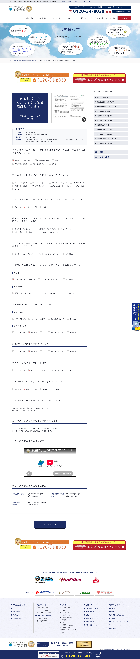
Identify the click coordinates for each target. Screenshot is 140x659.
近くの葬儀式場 (90, 611)
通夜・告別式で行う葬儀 (44, 612)
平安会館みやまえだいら (106, 138)
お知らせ (112, 608)
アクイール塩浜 (103, 97)
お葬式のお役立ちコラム (117, 605)
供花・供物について (91, 625)
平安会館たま (103, 125)
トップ (16, 18)
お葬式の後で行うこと (92, 608)
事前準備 (83, 18)
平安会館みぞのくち (34, 60)
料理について (89, 618)
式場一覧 (70, 18)
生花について (89, 615)
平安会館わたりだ (104, 143)
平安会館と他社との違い (20, 605)
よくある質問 (104, 157)
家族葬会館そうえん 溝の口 (69, 629)
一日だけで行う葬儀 (42, 610)
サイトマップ (65, 1)
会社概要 (112, 611)
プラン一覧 (56, 18)
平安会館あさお (103, 111)
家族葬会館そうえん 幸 (105, 102)
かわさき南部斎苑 (42, 621)
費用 (101, 152)
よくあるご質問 (110, 18)
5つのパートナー (17, 608)
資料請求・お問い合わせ (117, 615)
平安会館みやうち (18, 494)
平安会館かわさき (104, 116)
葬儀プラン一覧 (41, 605)
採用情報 (112, 618)
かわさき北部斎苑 (42, 618)
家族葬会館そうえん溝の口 (106, 106)
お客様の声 (44, 60)
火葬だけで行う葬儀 (42, 607)
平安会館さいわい (104, 120)
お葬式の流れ (43, 18)
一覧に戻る (51, 524)
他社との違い (29, 18)
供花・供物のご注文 (97, 18)
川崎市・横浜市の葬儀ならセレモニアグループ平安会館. (117, 649)
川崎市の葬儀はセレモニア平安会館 (18, 60)
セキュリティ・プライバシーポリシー (80, 1)
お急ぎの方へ (124, 18)
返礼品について (90, 621)
